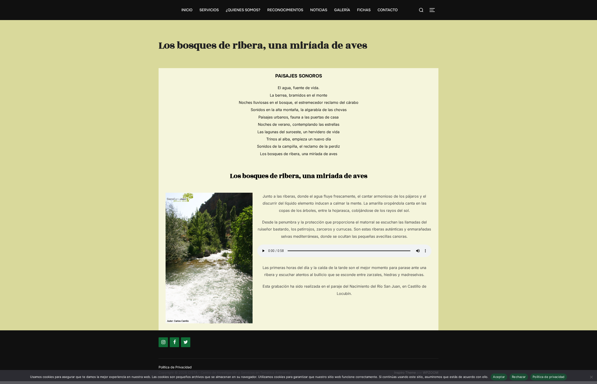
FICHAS (364, 9)
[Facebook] (174, 342)
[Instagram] (163, 342)
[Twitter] (185, 342)
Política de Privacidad (175, 367)
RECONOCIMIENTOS (285, 9)
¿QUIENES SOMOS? (243, 9)
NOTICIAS (318, 9)
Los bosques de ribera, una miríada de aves (298, 153)
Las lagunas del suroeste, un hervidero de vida (298, 131)
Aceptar (499, 377)
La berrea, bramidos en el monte (298, 95)
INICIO (186, 9)
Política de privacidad (549, 377)
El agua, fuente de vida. (298, 87)
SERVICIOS (209, 9)
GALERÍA (342, 9)
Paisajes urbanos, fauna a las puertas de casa (298, 117)
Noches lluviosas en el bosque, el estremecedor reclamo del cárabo (298, 102)
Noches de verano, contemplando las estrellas (298, 124)
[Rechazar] (591, 377)
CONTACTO (388, 9)
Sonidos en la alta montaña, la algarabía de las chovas (299, 109)
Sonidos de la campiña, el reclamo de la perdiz (298, 146)
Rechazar (519, 377)
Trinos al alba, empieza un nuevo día (298, 139)
